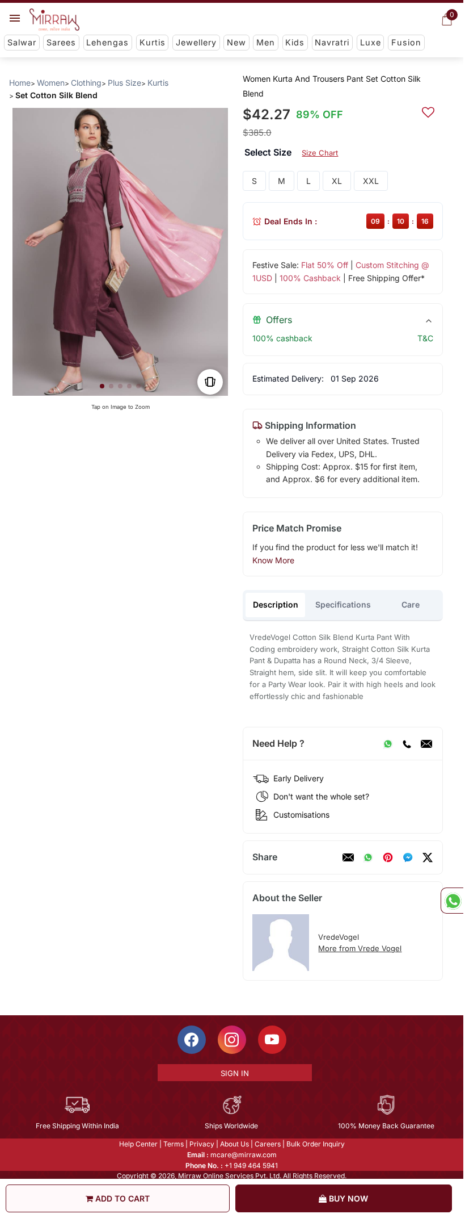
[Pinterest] (388, 857)
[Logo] (54, 20)
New (236, 42)
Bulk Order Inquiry (315, 1144)
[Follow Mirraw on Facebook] (191, 1040)
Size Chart (320, 152)
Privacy (201, 1144)
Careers (268, 1144)
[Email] (426, 743)
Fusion (406, 42)
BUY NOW (347, 1198)
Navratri (332, 42)
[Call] (406, 743)
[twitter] (427, 857)
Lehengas (107, 42)
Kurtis (153, 42)
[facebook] (407, 857)
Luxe (370, 42)
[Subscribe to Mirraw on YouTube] (272, 1040)
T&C (425, 338)
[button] (102, 386)
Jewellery (196, 42)
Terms (173, 1144)
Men (265, 42)
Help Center (138, 1144)
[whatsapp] (368, 857)
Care (410, 604)
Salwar (21, 42)
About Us (234, 1144)
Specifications (343, 604)
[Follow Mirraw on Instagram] (232, 1040)
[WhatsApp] (388, 743)
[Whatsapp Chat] (452, 901)
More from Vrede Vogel (359, 948)
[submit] (428, 111)
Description (275, 604)
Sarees (61, 42)
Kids (295, 42)
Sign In (235, 1073)
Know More (273, 560)
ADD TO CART (121, 1198)
